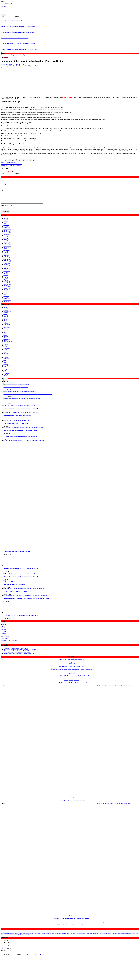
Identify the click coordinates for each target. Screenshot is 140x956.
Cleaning (6, 316)
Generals (6, 336)
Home (2, 724)
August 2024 (6, 250)
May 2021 (6, 293)
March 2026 (6, 225)
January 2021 (7, 298)
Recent (5, 380)
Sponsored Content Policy (7, 740)
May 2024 (6, 254)
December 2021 (7, 284)
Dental (5, 320)
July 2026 (6, 219)
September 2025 (7, 233)
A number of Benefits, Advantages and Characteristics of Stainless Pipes (21, 408)
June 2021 (6, 292)
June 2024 (6, 252)
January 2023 (7, 267)
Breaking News (7, 311)
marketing (6, 349)
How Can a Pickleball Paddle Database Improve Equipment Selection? (18, 26)
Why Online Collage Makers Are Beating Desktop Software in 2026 (17, 32)
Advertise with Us (5, 733)
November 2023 (7, 261)
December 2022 (7, 268)
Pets (4, 356)
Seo (4, 361)
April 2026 (6, 223)
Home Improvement (8, 341)
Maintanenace (7, 348)
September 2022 (7, 272)
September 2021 (7, 288)
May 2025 (6, 238)
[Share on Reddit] (23, 160)
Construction (6, 318)
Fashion (5, 325)
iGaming (6, 343)
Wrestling (6, 375)
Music (5, 350)
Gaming (5, 333)
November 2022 (7, 269)
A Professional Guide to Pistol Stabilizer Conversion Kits (14, 38)
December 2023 (7, 260)
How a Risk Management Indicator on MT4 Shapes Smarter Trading (18, 43)
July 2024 (6, 251)
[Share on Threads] (30, 160)
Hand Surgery (7, 339)
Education (6, 323)
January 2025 (7, 243)
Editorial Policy (4, 736)
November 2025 (7, 230)
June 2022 (6, 276)
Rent (5, 360)
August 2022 (6, 273)
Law (5, 345)
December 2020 (7, 300)
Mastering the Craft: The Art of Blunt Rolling (11, 165)
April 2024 (6, 255)
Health (5, 340)
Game (5, 332)
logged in (9, 171)
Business (6, 57)
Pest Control (6, 353)
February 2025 (7, 242)
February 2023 (7, 265)
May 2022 (6, 277)
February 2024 (7, 257)
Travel (5, 371)
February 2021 (7, 297)
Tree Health (6, 373)
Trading (5, 370)
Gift (4, 337)
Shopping (6, 364)
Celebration (6, 315)
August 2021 (6, 289)
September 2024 (7, 248)
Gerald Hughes (4, 64)
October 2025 (7, 231)
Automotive (6, 308)
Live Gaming (7, 346)
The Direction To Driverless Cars (12, 401)
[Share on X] (9, 160)
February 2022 (7, 281)
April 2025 (6, 239)
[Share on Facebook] (6, 160)
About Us (3, 726)
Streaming (6, 368)
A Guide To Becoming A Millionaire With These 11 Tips (17, 689)
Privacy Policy (4, 729)
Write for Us (3, 731)
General (5, 335)
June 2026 (6, 221)
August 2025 (6, 234)
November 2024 (7, 246)
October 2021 (7, 286)
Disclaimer (3, 728)
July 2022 (6, 275)
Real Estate (6, 358)
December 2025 (7, 229)
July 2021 (6, 290)
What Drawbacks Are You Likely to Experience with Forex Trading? (21, 675)
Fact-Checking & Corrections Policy (9, 738)
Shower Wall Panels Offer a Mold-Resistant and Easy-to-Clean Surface (21, 713)
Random (6, 381)
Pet (4, 354)
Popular (5, 378)
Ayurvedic (6, 310)
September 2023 (7, 264)
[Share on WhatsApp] (16, 160)
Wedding (6, 374)
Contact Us (3, 722)
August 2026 (6, 218)
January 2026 (7, 227)
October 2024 (7, 247)
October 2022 (7, 271)
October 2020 (7, 301)
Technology (6, 369)
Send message (5, 211)
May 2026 (6, 222)
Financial (6, 329)
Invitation (6, 344)
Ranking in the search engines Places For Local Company (18, 415)
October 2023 (7, 263)
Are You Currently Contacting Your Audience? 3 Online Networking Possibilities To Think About (28, 394)
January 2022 (7, 282)
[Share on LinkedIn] (13, 160)
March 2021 (6, 296)
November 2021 (7, 285)
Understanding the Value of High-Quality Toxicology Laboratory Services (19, 49)
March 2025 (6, 240)
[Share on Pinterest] (20, 160)
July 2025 (6, 235)
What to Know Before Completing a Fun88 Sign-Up (13, 20)
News (5, 352)
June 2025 (6, 236)
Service (5, 362)
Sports (5, 366)
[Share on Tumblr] (27, 160)
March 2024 (6, 256)
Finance (5, 328)
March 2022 (6, 280)
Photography (6, 357)
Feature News (7, 327)
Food (5, 331)
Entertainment (7, 324)
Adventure (6, 307)
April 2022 (6, 279)
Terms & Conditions (5, 735)
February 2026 (7, 226)
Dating (5, 319)
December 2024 (7, 244)
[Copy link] (34, 160)
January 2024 (7, 259)
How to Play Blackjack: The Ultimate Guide (14, 682)
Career (5, 314)
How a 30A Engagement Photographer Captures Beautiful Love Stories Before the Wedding (26, 696)
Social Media (7, 365)
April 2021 (6, 294)
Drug (5, 321)
